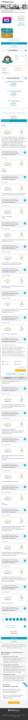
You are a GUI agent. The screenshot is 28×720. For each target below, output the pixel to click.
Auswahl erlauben (11, 374)
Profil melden (19, 647)
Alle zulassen (20, 370)
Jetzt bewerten (14, 43)
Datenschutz (19, 715)
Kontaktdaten (13, 50)
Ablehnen (22, 374)
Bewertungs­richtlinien (5, 715)
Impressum (24, 715)
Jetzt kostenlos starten (14, 702)
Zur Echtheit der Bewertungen (14, 40)
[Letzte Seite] (24, 619)
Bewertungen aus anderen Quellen (21, 24)
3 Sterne (16, 59)
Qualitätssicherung (13, 715)
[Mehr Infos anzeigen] (7, 59)
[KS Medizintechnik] (7, 20)
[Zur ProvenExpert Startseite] (7, 2)
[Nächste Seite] (21, 619)
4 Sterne (16, 57)
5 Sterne (16, 55)
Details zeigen (21, 367)
